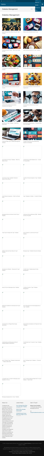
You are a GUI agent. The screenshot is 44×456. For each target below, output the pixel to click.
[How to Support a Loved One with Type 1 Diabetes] (32, 225)
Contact (13, 453)
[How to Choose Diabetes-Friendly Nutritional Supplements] (32, 79)
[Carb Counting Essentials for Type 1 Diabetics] (32, 42)
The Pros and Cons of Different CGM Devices (31, 68)
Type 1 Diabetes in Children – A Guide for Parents (32, 196)
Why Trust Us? (29, 453)
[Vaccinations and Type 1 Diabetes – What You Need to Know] (11, 152)
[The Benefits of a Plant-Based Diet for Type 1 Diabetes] (11, 61)
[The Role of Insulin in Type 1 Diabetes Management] (32, 280)
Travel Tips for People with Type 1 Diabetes (10, 232)
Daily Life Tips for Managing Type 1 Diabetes (10, 287)
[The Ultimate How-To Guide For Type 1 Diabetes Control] (32, 334)
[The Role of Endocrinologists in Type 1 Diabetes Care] (32, 170)
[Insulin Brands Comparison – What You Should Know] (11, 188)
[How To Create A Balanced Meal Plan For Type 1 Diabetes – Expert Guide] (32, 371)
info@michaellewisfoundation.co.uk (37, 412)
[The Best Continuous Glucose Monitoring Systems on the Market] (32, 134)
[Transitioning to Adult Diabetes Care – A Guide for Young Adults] (32, 152)
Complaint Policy (32, 451)
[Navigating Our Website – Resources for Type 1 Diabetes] (11, 261)
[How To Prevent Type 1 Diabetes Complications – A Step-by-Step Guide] (11, 353)
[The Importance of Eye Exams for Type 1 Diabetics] (32, 97)
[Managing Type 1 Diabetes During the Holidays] (32, 243)
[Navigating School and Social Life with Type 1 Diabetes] (11, 207)
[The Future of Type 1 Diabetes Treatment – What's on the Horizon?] (11, 170)
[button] (42, 4)
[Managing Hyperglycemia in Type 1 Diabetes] (11, 389)
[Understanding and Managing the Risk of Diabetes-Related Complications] (11, 334)
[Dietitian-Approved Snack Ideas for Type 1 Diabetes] (11, 243)
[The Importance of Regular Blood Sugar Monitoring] (11, 316)
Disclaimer (11, 451)
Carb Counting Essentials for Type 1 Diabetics (31, 50)
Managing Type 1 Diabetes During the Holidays (32, 250)
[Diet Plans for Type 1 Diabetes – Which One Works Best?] (11, 115)
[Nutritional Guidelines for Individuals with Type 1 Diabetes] (11, 298)
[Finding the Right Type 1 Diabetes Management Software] (11, 134)
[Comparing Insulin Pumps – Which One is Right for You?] (11, 42)
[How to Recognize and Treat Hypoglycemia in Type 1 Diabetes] (32, 298)
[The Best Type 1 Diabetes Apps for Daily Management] (32, 261)
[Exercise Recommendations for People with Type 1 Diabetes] (32, 316)
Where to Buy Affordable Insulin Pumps (30, 31)
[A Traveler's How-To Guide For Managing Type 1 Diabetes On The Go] (11, 371)
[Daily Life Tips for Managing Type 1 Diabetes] (11, 280)
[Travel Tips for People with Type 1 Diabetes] (11, 225)
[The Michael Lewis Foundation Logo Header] (3, 4)
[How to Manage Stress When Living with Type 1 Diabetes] (11, 24)
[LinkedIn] (42, 1)
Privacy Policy (16, 451)
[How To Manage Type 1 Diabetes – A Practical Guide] (32, 353)
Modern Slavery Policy (24, 451)
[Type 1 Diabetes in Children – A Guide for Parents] (32, 188)
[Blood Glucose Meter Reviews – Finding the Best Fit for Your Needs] (32, 115)
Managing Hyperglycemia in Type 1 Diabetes (10, 396)
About (17, 453)
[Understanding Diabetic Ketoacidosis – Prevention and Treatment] (11, 97)
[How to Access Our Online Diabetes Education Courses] (11, 79)
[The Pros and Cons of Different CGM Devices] (32, 61)
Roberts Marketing (27, 443)
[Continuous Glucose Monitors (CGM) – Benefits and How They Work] (32, 207)
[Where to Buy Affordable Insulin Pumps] (32, 24)
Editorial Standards (22, 453)
